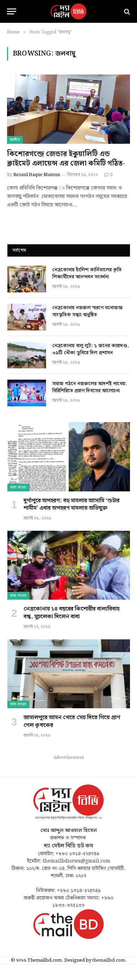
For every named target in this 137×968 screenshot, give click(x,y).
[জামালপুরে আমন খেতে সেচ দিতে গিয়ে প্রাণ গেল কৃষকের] (68, 673)
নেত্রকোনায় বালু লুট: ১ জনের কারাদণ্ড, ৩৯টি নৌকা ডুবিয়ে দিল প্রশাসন (90, 349)
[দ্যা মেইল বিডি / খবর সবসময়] (68, 11)
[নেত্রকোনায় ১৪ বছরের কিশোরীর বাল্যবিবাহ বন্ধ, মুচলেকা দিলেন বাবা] (68, 565)
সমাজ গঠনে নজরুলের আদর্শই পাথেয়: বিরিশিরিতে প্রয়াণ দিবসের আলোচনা (89, 387)
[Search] (126, 11)
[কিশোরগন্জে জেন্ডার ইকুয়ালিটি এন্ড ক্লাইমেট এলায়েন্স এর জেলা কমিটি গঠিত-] (68, 109)
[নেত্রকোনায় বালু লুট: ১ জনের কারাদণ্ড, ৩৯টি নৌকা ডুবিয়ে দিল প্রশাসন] (26, 355)
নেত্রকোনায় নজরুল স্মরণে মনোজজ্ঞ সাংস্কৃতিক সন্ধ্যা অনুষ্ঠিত (87, 311)
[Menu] (11, 11)
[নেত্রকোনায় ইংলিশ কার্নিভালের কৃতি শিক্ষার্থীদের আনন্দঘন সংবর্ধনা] (26, 279)
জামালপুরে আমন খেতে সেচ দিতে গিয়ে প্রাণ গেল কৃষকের (72, 721)
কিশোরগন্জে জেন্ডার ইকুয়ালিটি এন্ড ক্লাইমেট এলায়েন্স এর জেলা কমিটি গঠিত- (66, 158)
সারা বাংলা (18, 487)
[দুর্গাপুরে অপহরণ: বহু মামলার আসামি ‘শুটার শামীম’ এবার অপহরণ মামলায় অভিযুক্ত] (68, 456)
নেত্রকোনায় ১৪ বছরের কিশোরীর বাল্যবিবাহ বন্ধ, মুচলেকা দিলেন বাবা (71, 613)
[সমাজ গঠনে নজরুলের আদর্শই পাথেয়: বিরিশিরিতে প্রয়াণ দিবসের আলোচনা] (26, 393)
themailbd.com (108, 960)
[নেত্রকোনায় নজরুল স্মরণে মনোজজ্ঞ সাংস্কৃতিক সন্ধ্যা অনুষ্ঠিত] (26, 317)
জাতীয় (15, 140)
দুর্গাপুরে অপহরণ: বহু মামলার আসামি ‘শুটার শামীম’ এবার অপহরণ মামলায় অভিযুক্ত (71, 504)
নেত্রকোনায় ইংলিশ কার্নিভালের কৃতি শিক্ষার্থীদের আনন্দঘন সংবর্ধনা (87, 273)
